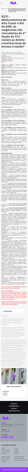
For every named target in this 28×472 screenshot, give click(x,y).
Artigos (16, 451)
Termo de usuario (18, 458)
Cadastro (3, 461)
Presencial (4, 453)
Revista (16, 453)
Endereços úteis (5, 458)
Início (2, 8)
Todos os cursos (5, 451)
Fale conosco (4, 460)
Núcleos (14, 408)
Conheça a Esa (5, 450)
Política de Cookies (19, 456)
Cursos (5, 8)
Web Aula (14, 403)
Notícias (16, 450)
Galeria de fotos (5, 456)
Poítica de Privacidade (20, 460)
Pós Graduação (14, 406)
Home (2, 448)
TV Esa (16, 448)
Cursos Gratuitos (14, 411)
